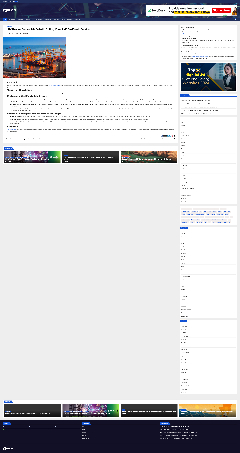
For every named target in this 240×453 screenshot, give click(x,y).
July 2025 (183, 339)
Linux (182, 172)
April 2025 (183, 342)
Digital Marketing (190, 214)
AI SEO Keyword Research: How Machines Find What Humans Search (197, 113)
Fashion (56, 19)
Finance (183, 148)
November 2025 (184, 336)
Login (63, 19)
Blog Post (84, 435)
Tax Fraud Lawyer (185, 222)
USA (209, 222)
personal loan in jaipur (206, 219)
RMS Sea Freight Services (54, 85)
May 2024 (183, 362)
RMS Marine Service (11, 129)
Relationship (38, 19)
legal (183, 219)
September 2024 (185, 352)
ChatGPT (183, 129)
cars (210, 211)
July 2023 (183, 392)
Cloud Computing (185, 135)
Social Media (184, 191)
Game (128, 157)
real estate (224, 219)
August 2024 (184, 356)
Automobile (12, 19)
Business (9, 26)
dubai (208, 214)
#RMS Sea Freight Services (22, 33)
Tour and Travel (184, 201)
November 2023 (184, 379)
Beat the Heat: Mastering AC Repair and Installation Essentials (24, 139)
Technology (48, 19)
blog (200, 211)
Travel (205, 222)
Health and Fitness (185, 162)
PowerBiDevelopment (216, 219)
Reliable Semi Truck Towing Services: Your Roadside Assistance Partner (154, 139)
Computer (12, 157)
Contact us (84, 432)
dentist (183, 214)
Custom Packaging (227, 211)
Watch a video (184, 33)
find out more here (193, 33)
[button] (233, 19)
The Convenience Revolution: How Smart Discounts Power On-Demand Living (89, 158)
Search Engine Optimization (187, 188)
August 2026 (184, 326)
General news (184, 158)
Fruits (182, 152)
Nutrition (183, 175)
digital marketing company (200, 214)
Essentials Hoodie (220, 214)
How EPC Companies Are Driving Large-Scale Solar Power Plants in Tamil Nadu (199, 110)
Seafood (183, 185)
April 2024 (183, 366)
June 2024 (183, 359)
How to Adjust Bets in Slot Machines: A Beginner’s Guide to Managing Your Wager (199, 107)
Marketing (193, 219)
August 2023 (184, 389)
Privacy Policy (85, 438)
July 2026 (183, 329)
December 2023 (184, 375)
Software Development (19, 157)
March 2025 (184, 346)
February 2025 (184, 349)
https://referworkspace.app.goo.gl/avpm (199, 56)
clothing (219, 211)
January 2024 (184, 372)
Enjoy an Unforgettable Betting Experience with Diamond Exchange (146, 159)
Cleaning (183, 132)
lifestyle (187, 219)
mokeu (198, 219)
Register (69, 19)
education (213, 214)
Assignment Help (194, 211)
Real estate (29, 19)
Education (183, 142)
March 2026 (184, 332)
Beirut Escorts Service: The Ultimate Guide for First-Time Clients (195, 100)
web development (227, 222)
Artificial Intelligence (185, 211)
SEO (229, 219)
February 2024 (184, 369)
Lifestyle (20, 19)
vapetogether (219, 222)
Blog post (78, 19)
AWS (182, 122)
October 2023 (184, 382)
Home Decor (184, 165)
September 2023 (185, 385)
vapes (214, 222)
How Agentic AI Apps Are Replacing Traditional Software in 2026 (28, 159)
